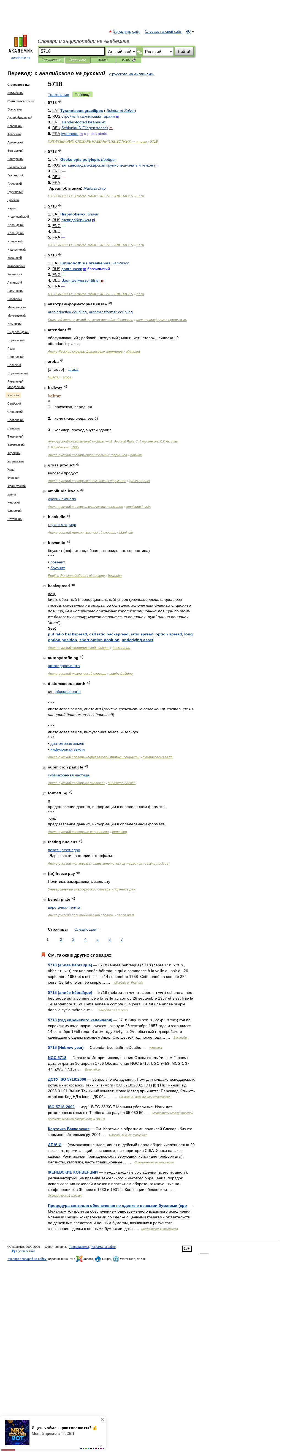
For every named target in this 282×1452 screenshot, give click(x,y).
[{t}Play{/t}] (60, 102)
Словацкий (15, 411)
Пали (11, 348)
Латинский (14, 282)
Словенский (15, 420)
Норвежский (16, 340)
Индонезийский (18, 216)
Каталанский (16, 266)
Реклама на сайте (103, 1246)
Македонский (16, 307)
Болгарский (15, 150)
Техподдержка (79, 1246)
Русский (13, 395)
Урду (10, 469)
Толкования (51, 60)
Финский (13, 477)
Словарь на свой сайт (163, 32)
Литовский (14, 299)
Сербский (14, 403)
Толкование (58, 94)
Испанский (15, 241)
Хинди (11, 494)
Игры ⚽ (128, 60)
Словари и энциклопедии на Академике (83, 41)
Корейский (14, 274)
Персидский (15, 356)
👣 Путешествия (23, 1251)
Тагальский (15, 436)
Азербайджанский (19, 117)
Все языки (14, 109)
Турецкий (13, 453)
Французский (16, 486)
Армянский (15, 142)
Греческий (14, 183)
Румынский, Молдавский (16, 384)
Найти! (184, 51)
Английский (15, 93)
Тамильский (16, 444)
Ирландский (15, 224)
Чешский (13, 502)
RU (188, 32)
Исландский (15, 233)
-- (90, 320)
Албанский (14, 126)
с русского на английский (131, 74)
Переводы (77, 60)
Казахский (14, 257)
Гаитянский (15, 175)
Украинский (15, 461)
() (124, 889)
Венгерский (15, 159)
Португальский (17, 373)
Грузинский (15, 191)
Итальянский (16, 249)
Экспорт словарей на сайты (27, 1258)
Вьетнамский (16, 167)
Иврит (11, 208)
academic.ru (20, 58)
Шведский (14, 510)
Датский (13, 200)
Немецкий (14, 323)
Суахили (13, 428)
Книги (103, 60)
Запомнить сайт (127, 32)
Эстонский (14, 519)
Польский (14, 365)
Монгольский (16, 315)
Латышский (15, 290)
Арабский (14, 134)
